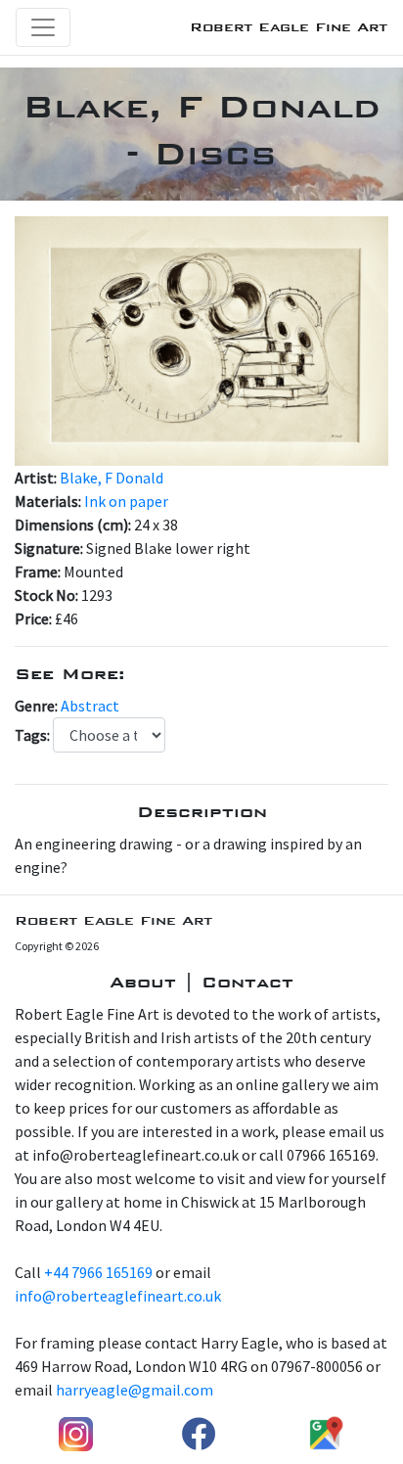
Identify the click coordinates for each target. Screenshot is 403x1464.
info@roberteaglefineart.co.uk (118, 1295)
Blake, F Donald (111, 477)
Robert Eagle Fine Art (288, 27)
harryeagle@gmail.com (134, 1389)
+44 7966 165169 (98, 1272)
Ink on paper (126, 501)
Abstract (90, 705)
